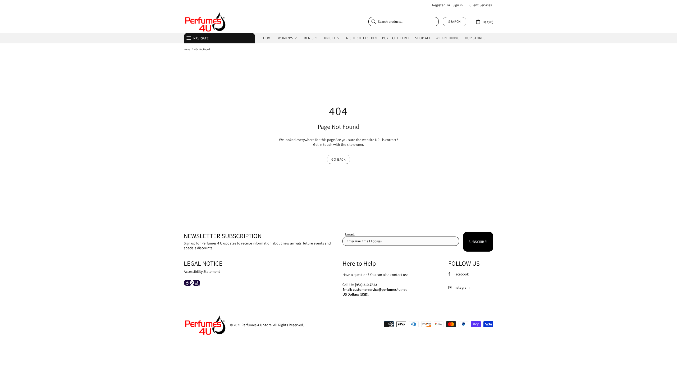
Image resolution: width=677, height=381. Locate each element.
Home (187, 49)
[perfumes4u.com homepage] (205, 21)
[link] (484, 21)
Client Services (480, 5)
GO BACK (338, 159)
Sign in (457, 5)
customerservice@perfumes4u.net (380, 289)
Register (438, 5)
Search (454, 21)
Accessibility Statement (202, 271)
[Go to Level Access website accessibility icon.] (192, 283)
